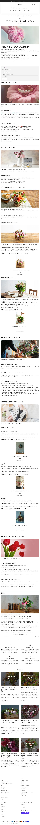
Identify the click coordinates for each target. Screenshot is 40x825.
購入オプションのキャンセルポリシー (27, 792)
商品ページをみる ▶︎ (20, 274)
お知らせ (29, 10)
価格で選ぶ (3, 788)
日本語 (8, 821)
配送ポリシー (23, 790)
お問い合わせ (23, 783)
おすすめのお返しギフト (5, 76)
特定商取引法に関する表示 (25, 785)
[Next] (32, 1)
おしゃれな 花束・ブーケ (17, 8)
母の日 (2, 804)
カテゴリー (24, 10)
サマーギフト (3, 816)
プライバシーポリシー (24, 787)
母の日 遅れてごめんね (4, 807)
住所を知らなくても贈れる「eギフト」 (15, 10)
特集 (1, 785)
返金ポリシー (23, 788)
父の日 (2, 809)
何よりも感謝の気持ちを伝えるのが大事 (8, 74)
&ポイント (2, 799)
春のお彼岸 (3, 811)
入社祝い (20, 18)
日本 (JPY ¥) (3, 821)
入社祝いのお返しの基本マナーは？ (6, 69)
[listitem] (20, 1)
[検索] (32, 4)
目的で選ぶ (3, 787)
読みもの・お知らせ (4, 797)
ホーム (2, 780)
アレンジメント (24, 8)
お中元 (2, 814)
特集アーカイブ (23, 795)
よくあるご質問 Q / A (24, 780)
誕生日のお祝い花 (4, 790)
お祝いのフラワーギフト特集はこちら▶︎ (20, 61)
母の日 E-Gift (3, 806)
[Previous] (7, 1)
